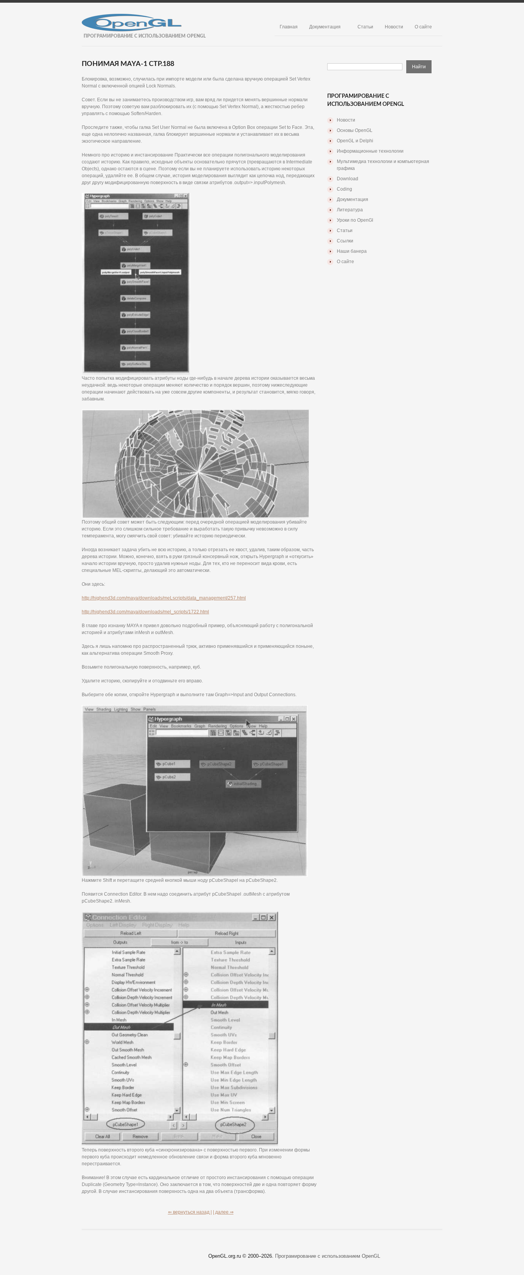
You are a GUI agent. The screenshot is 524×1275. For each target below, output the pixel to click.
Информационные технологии (370, 151)
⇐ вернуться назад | (190, 1212)
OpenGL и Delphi (355, 140)
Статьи (365, 27)
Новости (394, 27)
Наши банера (352, 251)
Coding (344, 189)
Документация (325, 27)
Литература (350, 209)
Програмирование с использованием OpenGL (327, 1256)
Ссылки (345, 241)
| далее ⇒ (223, 1212)
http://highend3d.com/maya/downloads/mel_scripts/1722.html (145, 611)
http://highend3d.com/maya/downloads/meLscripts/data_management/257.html (164, 598)
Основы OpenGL (354, 130)
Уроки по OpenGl (355, 220)
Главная (289, 27)
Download (347, 178)
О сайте (423, 27)
